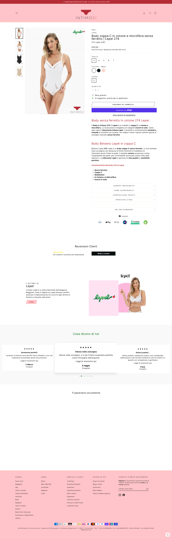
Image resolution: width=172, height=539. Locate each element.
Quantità (96, 86)
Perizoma (18, 496)
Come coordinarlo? (124, 190)
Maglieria (18, 503)
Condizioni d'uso (72, 506)
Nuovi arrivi (19, 481)
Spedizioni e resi (124, 200)
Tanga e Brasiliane (21, 493)
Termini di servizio (73, 499)
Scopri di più (32, 445)
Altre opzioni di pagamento (124, 115)
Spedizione (107, 49)
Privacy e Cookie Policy (75, 503)
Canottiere (44, 487)
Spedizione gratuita (74, 490)
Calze (43, 493)
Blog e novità (97, 484)
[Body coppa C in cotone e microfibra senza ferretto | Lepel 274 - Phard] (35, 459)
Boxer (43, 481)
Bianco (94, 70)
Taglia (95, 56)
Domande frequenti (73, 484)
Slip (16, 487)
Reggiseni (18, 484)
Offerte (17, 518)
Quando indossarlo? (124, 186)
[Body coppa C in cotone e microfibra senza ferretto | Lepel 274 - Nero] (32, 459)
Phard (104, 70)
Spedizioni (70, 487)
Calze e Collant (20, 506)
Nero (99, 70)
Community (97, 487)
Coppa (95, 76)
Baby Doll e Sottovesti (23, 512)
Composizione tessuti (124, 195)
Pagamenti (70, 496)
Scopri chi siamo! (99, 481)
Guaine (17, 509)
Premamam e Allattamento (24, 515)
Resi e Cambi (71, 493)
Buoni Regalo (97, 490)
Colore (99, 66)
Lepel (94, 33)
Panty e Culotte (20, 490)
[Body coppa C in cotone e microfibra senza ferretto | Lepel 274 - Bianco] (29, 459)
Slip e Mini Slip (46, 484)
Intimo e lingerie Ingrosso (101, 493)
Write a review (103, 254)
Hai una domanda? (124, 209)
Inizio (93, 30)
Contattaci (70, 481)
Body (17, 499)
